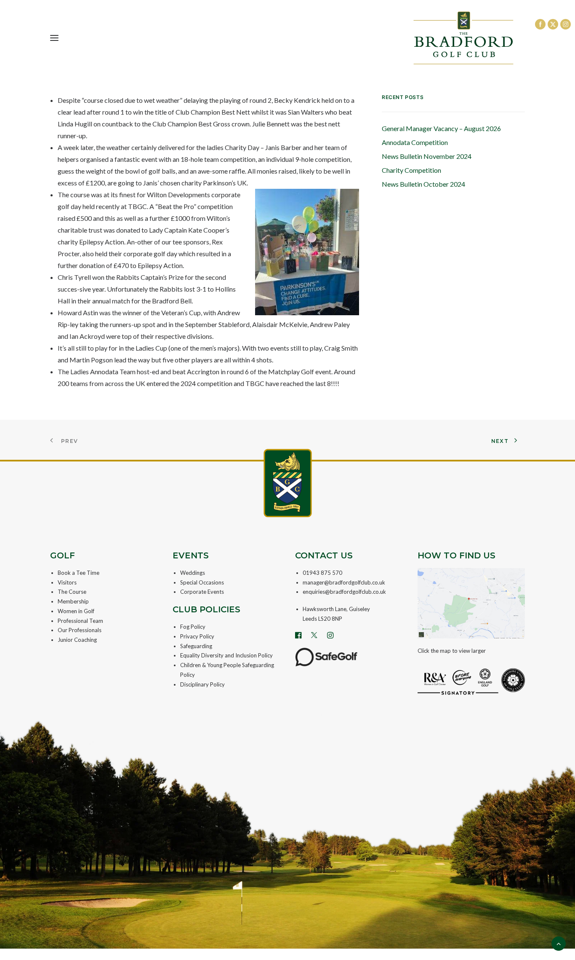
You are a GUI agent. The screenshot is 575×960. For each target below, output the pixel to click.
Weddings (192, 572)
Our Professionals (79, 630)
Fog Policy (192, 626)
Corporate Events (202, 591)
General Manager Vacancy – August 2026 (441, 128)
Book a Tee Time (78, 572)
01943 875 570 (322, 572)
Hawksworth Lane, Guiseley (336, 609)
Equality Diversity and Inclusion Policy (226, 655)
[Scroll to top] (558, 943)
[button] (54, 38)
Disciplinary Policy (202, 684)
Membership (73, 601)
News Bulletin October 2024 (423, 184)
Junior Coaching (77, 639)
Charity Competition (411, 170)
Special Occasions (202, 582)
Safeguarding (196, 646)
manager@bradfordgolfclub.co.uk (344, 582)
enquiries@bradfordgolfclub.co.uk (344, 591)
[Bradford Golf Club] (463, 38)
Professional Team (80, 620)
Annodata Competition (415, 142)
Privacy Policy (197, 636)
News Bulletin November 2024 (426, 156)
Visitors (67, 582)
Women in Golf (76, 611)
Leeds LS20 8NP (322, 618)
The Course (72, 591)
